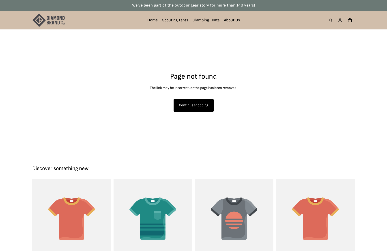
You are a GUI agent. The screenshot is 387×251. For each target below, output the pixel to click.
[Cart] (350, 20)
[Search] (330, 20)
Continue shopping (193, 105)
